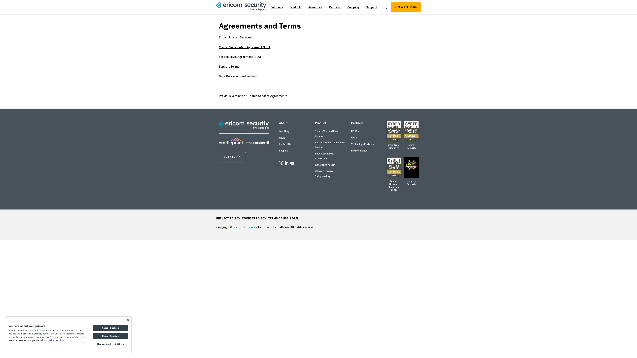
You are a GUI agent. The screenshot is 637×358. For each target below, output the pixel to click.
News (282, 137)
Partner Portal (359, 150)
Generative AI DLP (325, 164)
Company (353, 7)
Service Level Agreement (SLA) (240, 57)
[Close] (128, 320)
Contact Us (285, 144)
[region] (68, 335)
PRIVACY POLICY (228, 218)
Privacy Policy (56, 340)
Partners (335, 7)
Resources (315, 7)
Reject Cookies (110, 336)
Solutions (277, 7)
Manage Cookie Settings (110, 344)
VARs (354, 137)
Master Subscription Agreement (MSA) (245, 47)
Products (296, 7)
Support (371, 7)
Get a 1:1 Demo (406, 7)
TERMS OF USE (278, 218)
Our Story (284, 131)
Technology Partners (362, 144)
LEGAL (294, 218)
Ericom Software (244, 227)
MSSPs (355, 131)
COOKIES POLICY (254, 218)
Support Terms (229, 66)
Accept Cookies (110, 328)
